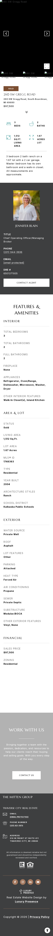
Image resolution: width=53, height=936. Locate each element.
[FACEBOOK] (15, 882)
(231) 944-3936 (13, 252)
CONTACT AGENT (26, 282)
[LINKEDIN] (30, 882)
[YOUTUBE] (38, 882)
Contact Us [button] (26, 775)
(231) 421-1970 (16, 825)
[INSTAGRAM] (23, 882)
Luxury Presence (26, 901)
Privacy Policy (40, 916)
